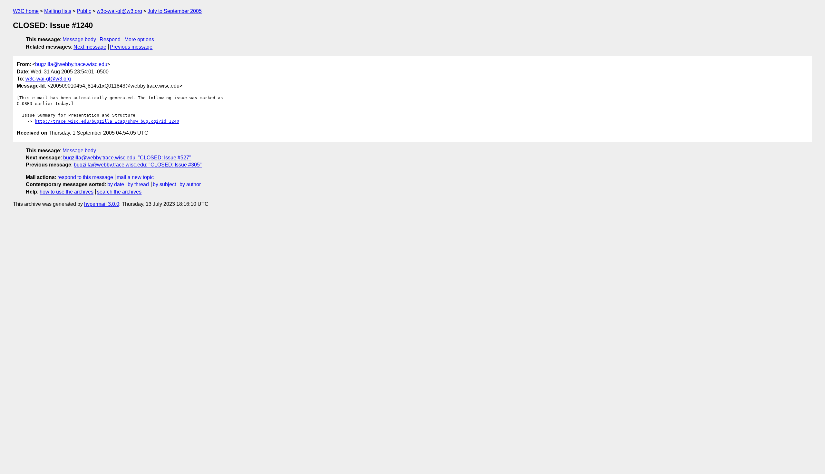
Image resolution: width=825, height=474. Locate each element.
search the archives (119, 191)
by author (190, 184)
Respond (110, 39)
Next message (89, 47)
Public (84, 11)
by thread (138, 184)
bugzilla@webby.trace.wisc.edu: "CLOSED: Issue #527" (127, 157)
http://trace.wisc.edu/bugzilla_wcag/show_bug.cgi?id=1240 (107, 121)
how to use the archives (66, 191)
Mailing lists (57, 11)
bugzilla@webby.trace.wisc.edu (71, 64)
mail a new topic (135, 177)
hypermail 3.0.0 (101, 204)
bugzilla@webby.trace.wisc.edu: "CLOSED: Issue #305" (138, 164)
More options (139, 39)
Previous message (131, 47)
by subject (164, 184)
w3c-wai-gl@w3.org (119, 11)
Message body (79, 39)
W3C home (26, 11)
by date (115, 184)
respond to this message (85, 177)
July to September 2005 (175, 11)
